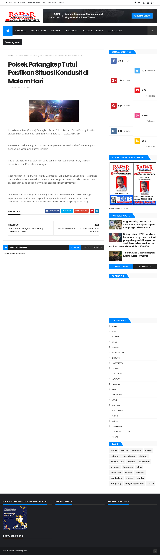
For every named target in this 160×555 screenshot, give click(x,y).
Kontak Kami (34, 3)
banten (115, 331)
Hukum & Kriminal (93, 30)
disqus (86, 247)
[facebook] (135, 2)
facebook (97, 247)
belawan (115, 347)
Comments (145, 266)
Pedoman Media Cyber (53, 3)
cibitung (116, 358)
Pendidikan (71, 30)
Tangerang (117, 426)
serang (115, 416)
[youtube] (143, 2)
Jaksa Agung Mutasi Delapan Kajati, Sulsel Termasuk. (139, 254)
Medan (115, 400)
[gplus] (152, 2)
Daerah (55, 30)
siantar (115, 421)
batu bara (116, 337)
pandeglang (117, 410)
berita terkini (118, 352)
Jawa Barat (117, 373)
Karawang (116, 384)
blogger (75, 247)
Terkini (115, 437)
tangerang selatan (121, 432)
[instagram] (148, 2)
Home (9, 3)
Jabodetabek (38, 30)
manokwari (117, 395)
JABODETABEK (117, 363)
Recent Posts (121, 266)
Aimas (114, 326)
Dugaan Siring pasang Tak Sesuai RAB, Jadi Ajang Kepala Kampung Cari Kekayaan (139, 224)
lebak (114, 389)
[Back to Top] (155, 551)
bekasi (114, 342)
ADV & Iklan (115, 30)
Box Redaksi (20, 3)
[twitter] (139, 2)
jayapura (116, 379)
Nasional (20, 30)
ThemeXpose (20, 550)
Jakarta (115, 368)
